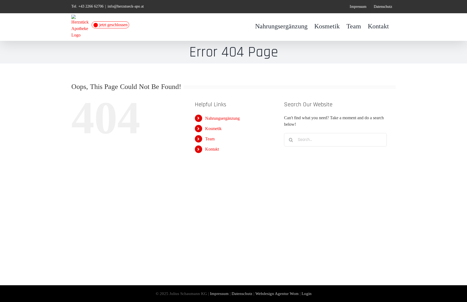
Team (210, 139)
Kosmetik (213, 128)
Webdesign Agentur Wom (277, 293)
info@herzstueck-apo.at (126, 6)
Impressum (219, 293)
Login (307, 293)
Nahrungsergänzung (222, 118)
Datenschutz (242, 293)
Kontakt (212, 149)
